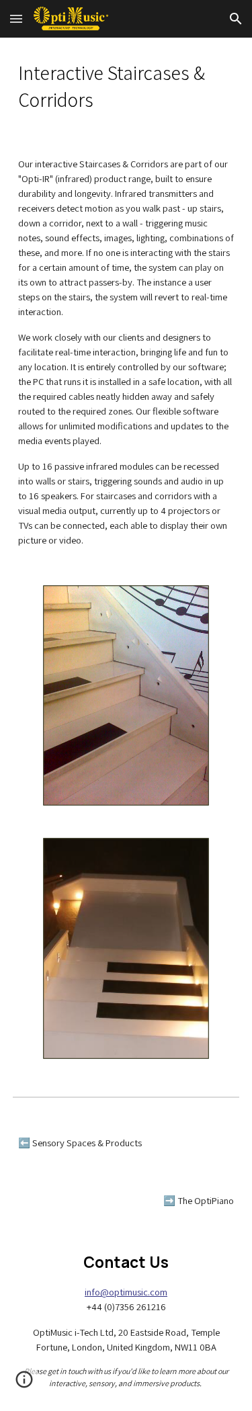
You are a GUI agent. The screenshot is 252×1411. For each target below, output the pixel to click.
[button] (16, 18)
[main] (126, 86)
